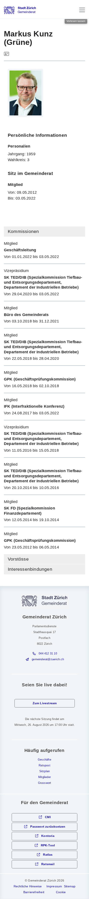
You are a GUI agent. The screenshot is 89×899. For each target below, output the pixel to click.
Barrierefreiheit (33, 892)
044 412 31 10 (48, 653)
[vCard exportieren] (6, 54)
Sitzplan (44, 771)
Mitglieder (44, 777)
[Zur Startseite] (20, 10)
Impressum (54, 886)
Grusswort (44, 782)
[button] (82, 9)
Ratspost (44, 765)
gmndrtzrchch (48, 659)
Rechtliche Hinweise (28, 886)
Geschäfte (44, 759)
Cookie (61, 892)
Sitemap (69, 886)
